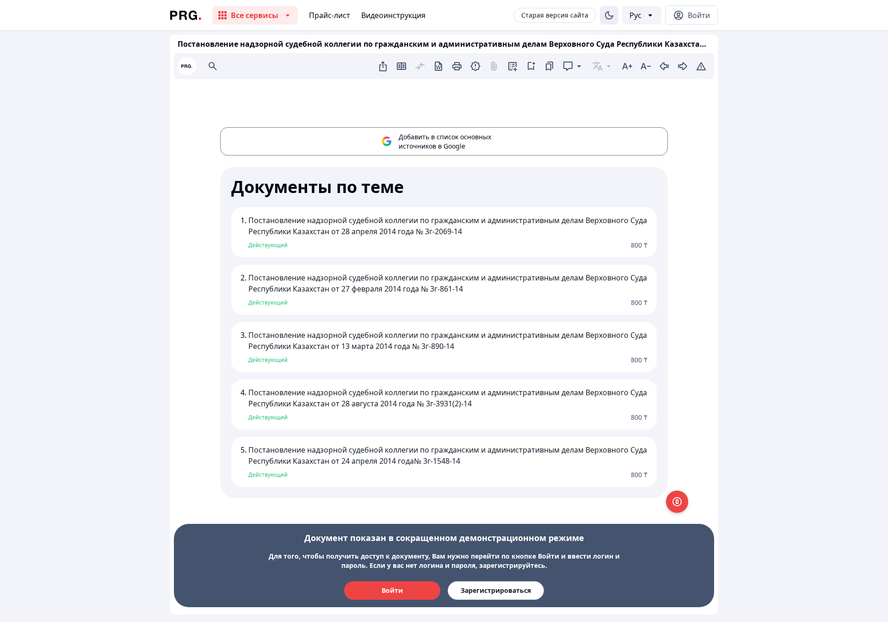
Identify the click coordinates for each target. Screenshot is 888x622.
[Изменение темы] (609, 15)
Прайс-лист (329, 15)
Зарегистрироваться (496, 590)
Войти (392, 590)
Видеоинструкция (393, 15)
